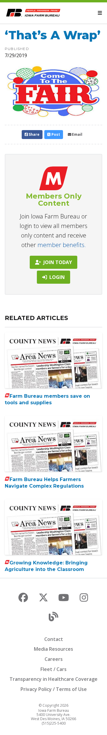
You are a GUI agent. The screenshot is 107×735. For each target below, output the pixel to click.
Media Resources (53, 649)
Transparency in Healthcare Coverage (53, 679)
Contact (53, 639)
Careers (54, 659)
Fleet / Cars (53, 669)
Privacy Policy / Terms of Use (54, 689)
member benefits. (61, 245)
